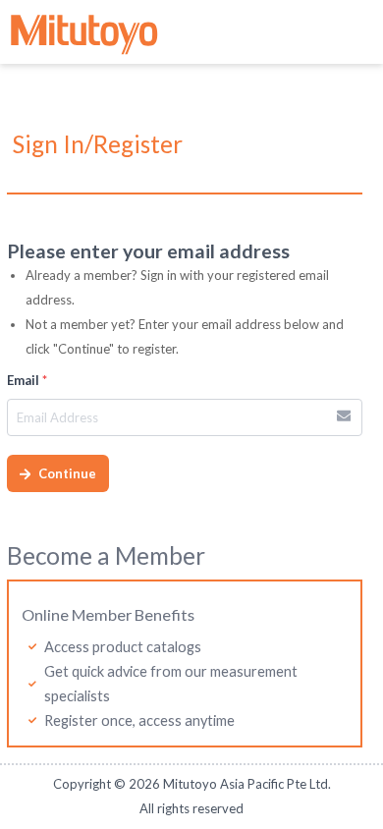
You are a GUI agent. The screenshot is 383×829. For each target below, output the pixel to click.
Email (27, 380)
